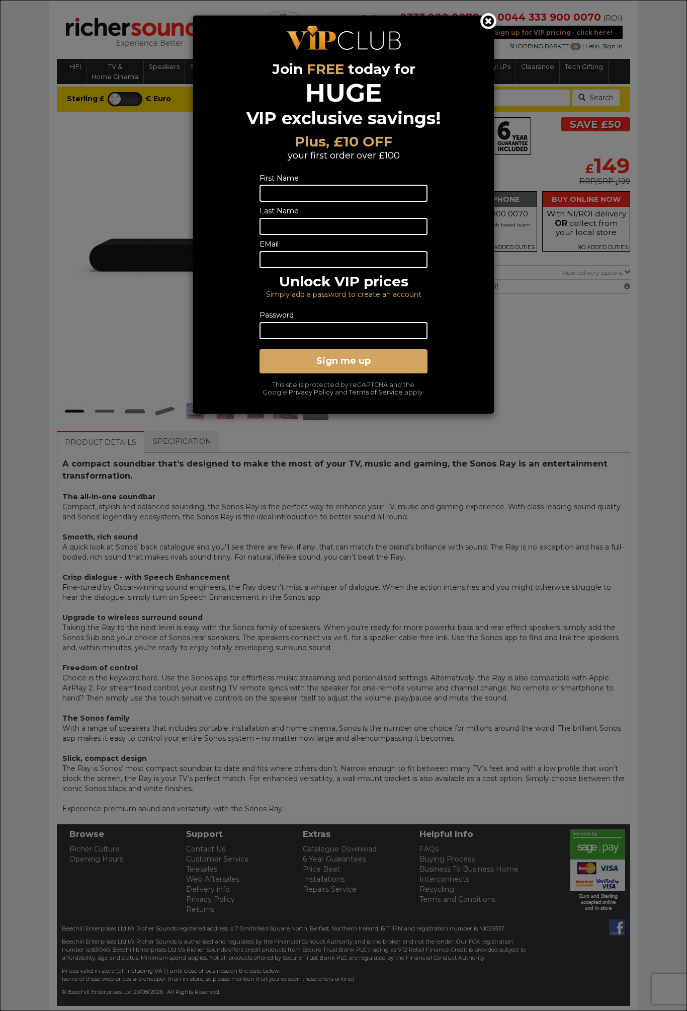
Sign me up (343, 360)
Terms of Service (376, 392)
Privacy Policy (311, 392)
